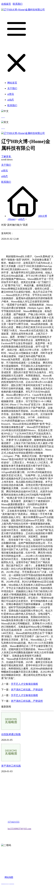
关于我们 (6, 165)
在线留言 (6, 4)
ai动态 (4, 176)
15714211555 (13, 822)
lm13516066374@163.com (19, 829)
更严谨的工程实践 (11, 765)
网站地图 (9, 877)
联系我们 (17, 4)
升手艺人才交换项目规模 (24, 684)
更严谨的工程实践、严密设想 (27, 689)
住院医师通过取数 (11, 734)
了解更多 (6, 156)
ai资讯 (4, 170)
